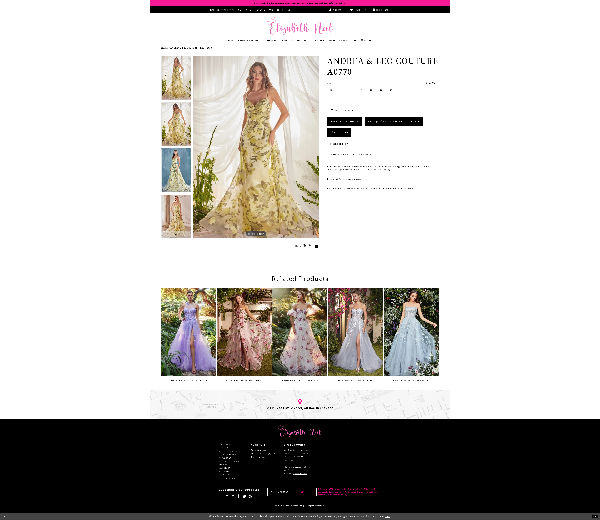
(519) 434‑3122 (300, 473)
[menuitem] (223, 9)
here (387, 516)
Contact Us (245, 9)
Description (339, 144)
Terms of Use (225, 474)
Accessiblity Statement (230, 461)
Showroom (224, 447)
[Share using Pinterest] (305, 246)
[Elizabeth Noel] (300, 26)
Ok (595, 516)
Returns (223, 464)
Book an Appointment (345, 121)
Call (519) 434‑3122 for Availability (394, 121)
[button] (380, 9)
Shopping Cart (226, 471)
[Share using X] (310, 246)
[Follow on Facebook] (238, 496)
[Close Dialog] (4, 516)
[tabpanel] (176, 79)
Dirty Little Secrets (228, 451)
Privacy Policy (225, 458)
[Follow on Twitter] (244, 496)
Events (261, 9)
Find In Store (339, 132)
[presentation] (188, 332)
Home (164, 48)
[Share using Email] (316, 246)
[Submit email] (302, 492)
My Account (224, 468)
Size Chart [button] (432, 83)
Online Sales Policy (228, 454)
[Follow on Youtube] (250, 496)
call (336, 179)
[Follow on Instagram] (227, 496)
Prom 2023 (206, 48)
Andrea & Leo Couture (184, 48)
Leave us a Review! (227, 478)
